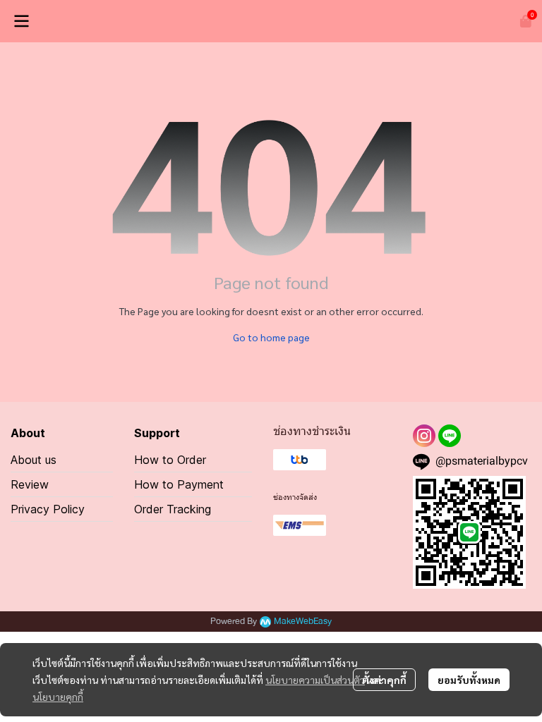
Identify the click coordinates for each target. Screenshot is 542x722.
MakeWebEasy (303, 621)
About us (33, 460)
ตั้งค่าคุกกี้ (384, 679)
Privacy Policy (48, 509)
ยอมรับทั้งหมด (469, 679)
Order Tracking (172, 509)
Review (30, 484)
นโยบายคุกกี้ (57, 696)
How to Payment (179, 484)
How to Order (170, 460)
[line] (449, 435)
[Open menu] (21, 21)
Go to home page (271, 337)
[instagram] (424, 435)
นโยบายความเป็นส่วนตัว (315, 679)
